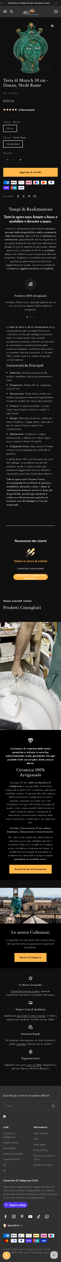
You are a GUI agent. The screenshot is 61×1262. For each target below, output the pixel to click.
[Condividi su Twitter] (23, 196)
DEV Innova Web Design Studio (34, 1252)
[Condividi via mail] (34, 196)
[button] (6, 1255)
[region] (30, 294)
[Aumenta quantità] (20, 159)
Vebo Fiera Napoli (13, 1153)
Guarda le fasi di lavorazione (30, 869)
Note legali (40, 1144)
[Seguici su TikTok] (38, 1216)
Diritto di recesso (43, 1165)
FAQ (36, 1139)
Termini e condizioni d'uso (44, 1157)
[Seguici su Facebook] (5, 1216)
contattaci (21, 1044)
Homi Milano (10, 1148)
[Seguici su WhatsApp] (47, 1216)
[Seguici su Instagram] (14, 1216)
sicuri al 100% (34, 1064)
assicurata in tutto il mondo (31, 1015)
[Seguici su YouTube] (30, 1216)
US (4, 1165)
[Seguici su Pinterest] (22, 1216)
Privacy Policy (41, 1150)
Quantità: (8, 153)
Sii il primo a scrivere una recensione (31, 577)
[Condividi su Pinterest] (29, 196)
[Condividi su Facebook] (18, 196)
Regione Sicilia (11, 1142)
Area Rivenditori (11, 1159)
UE (4, 1170)
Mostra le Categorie (30, 957)
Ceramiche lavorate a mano (25, 991)
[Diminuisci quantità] (7, 159)
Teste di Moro (41, 1133)
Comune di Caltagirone (9, 1135)
